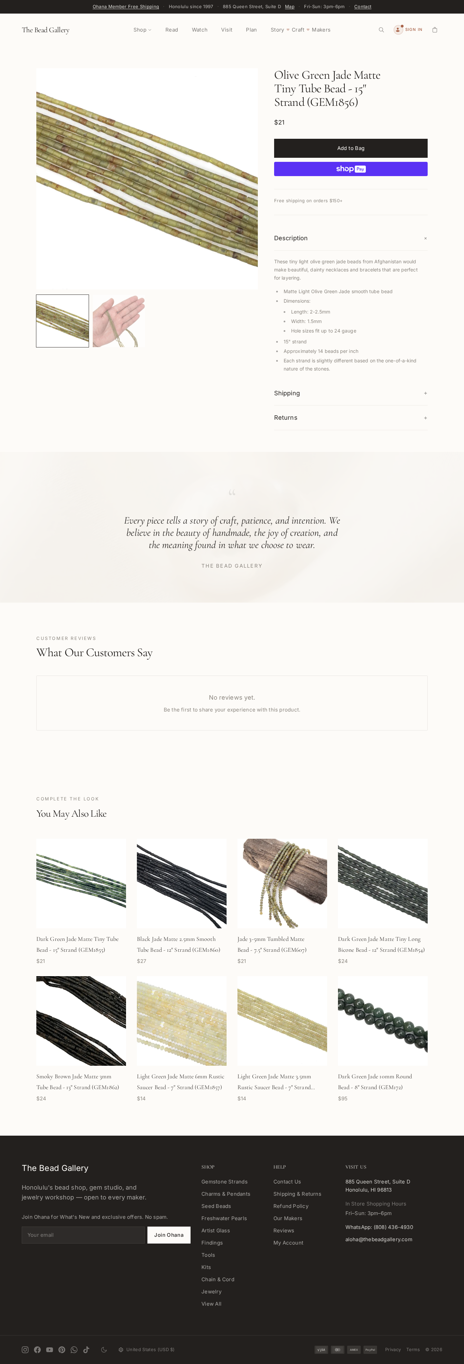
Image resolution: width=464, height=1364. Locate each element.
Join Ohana (169, 1235)
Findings (212, 1242)
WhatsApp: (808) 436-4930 (379, 1227)
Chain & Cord (217, 1279)
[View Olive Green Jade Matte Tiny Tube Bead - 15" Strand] (62, 321)
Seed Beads (216, 1206)
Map (290, 6)
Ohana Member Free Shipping (126, 6)
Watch (200, 29)
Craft (298, 29)
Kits (206, 1267)
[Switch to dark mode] (104, 1350)
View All (211, 1304)
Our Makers (287, 1218)
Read (171, 29)
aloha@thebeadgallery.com (378, 1239)
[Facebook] (37, 1349)
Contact (362, 6)
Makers (321, 29)
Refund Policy (290, 1206)
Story (277, 29)
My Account (288, 1242)
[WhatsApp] (74, 1349)
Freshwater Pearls (224, 1218)
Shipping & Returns (297, 1194)
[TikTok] (86, 1349)
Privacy (393, 1349)
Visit (226, 29)
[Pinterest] (61, 1349)
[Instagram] (25, 1349)
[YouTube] (49, 1349)
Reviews (284, 1230)
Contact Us (287, 1181)
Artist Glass (215, 1230)
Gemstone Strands (224, 1181)
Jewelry (211, 1291)
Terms (413, 1349)
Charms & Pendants (225, 1194)
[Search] (381, 29)
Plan (251, 29)
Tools (208, 1255)
